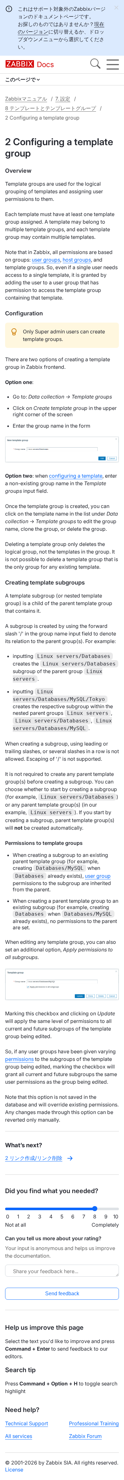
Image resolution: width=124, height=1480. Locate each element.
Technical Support (26, 1423)
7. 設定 (62, 99)
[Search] (95, 65)
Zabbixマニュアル (26, 99)
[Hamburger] (113, 64)
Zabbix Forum (85, 1436)
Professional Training (94, 1423)
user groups (46, 260)
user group (98, 876)
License (14, 1469)
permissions (19, 1059)
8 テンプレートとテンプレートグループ (50, 108)
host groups (77, 260)
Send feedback (62, 1293)
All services (18, 1436)
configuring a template (75, 476)
